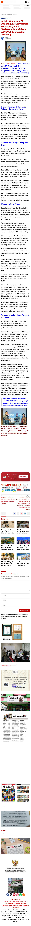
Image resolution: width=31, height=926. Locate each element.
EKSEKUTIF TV (15, 900)
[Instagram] (17, 894)
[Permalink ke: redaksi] (2, 38)
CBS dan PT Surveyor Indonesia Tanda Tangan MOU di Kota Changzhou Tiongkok (8, 499)
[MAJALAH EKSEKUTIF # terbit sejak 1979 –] (10, 2)
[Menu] (2, 2)
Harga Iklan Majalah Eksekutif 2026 (15, 902)
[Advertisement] (15, 453)
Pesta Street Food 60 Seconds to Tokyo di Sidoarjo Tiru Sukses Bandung (23, 547)
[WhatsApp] (20, 894)
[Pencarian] (29, 2)
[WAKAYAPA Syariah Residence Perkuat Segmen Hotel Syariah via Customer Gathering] (7, 556)
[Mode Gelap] (26, 2)
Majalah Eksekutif (6, 18)
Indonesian (7, 666)
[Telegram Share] (25, 513)
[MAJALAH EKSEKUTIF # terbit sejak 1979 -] (15, 885)
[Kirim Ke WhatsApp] (28, 513)
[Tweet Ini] (18, 513)
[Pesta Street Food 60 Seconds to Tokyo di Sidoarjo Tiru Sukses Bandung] (23, 540)
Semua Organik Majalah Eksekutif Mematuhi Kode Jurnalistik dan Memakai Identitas (15, 905)
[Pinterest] (14, 894)
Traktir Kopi (23, 476)
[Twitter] (11, 894)
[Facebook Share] (14, 513)
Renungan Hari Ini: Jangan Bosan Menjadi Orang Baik (7, 531)
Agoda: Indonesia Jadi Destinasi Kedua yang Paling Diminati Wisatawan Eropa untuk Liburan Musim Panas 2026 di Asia (23, 563)
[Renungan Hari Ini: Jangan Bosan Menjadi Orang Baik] (7, 524)
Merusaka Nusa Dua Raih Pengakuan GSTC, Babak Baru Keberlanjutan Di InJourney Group (7, 547)
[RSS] (23, 894)
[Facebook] (7, 894)
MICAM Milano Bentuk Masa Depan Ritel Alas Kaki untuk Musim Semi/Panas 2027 (23, 531)
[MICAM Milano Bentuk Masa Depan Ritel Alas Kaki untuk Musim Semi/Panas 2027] (23, 524)
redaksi (6, 37)
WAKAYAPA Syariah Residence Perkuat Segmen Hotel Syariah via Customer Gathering (7, 563)
